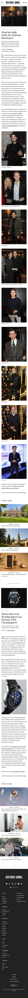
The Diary (4, 933)
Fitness (3, 926)
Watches (4, 899)
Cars (3, 943)
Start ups (4, 913)
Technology (5, 945)
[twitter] (9, 884)
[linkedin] (21, 884)
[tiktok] (12, 884)
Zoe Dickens (10, 49)
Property (4, 928)
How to (4, 957)
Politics (4, 935)
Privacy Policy (13, 979)
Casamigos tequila (16, 113)
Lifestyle (4, 921)
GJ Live (18, 899)
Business (4, 909)
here (24, 492)
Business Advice (5, 911)
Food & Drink (5, 923)
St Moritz (19, 643)
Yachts (3, 947)
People (3, 930)
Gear (3, 941)
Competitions (20, 897)
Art (3, 965)
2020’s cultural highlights (10, 126)
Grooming (4, 898)
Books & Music (5, 967)
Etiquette (4, 953)
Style (3, 896)
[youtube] (18, 884)
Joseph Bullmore (11, 630)
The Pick (4, 903)
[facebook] (7, 884)
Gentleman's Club (21, 901)
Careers (14, 976)
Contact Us (20, 893)
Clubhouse (14, 974)
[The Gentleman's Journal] (13, 2)
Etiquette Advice (6, 955)
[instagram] (15, 884)
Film (3, 968)
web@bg (14, 990)
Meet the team (20, 895)
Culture (4, 963)
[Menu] (2, 2)
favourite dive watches (19, 771)
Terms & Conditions (14, 981)
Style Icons (4, 901)
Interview (4, 931)
